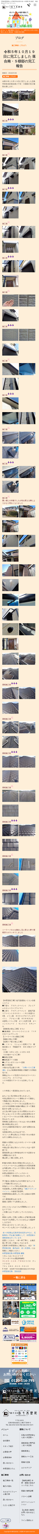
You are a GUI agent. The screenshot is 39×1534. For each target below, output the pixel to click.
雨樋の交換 (25, 1462)
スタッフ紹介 (8, 1446)
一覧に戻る (19, 1277)
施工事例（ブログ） (10, 76)
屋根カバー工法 (27, 1456)
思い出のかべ (8, 1463)
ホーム (5, 1435)
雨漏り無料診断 (27, 1491)
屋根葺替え (25, 1451)
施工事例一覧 (8, 1480)
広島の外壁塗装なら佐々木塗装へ (28, 1436)
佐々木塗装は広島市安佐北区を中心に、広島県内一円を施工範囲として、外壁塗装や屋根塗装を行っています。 (19, 1235)
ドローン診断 (26, 1496)
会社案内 (6, 1441)
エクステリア (26, 1468)
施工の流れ (7, 1486)
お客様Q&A (7, 1457)
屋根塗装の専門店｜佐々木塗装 (28, 1444)
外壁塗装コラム (9, 1468)
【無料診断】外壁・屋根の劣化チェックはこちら (28, 1482)
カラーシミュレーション (28, 1503)
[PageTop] (36, 1526)
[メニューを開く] (35, 4)
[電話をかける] (29, 4)
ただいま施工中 (9, 1505)
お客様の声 (7, 1452)
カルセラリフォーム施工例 (10, 1493)
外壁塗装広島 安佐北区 (11, 1271)
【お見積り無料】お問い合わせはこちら (28, 1512)
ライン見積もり (27, 1520)
